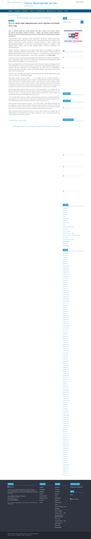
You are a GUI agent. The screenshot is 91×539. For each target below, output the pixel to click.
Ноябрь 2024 (66, 296)
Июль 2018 (65, 454)
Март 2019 (65, 437)
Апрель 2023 (65, 336)
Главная (10, 11)
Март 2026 (65, 263)
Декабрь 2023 (66, 319)
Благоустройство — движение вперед (71, 235)
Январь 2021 (65, 392)
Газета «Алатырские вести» (40, 3)
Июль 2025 (65, 280)
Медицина (65, 220)
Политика (65, 210)
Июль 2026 (65, 255)
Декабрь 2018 (66, 444)
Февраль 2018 (66, 464)
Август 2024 (65, 303)
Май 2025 (65, 284)
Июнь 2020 (65, 406)
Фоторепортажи (40, 11)
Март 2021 (65, 388)
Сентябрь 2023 (66, 325)
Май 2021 (65, 384)
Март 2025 (65, 288)
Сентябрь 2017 (66, 475)
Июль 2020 (65, 404)
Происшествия (66, 222)
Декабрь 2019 (66, 419)
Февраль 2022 (66, 365)
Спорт (64, 216)
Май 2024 (65, 309)
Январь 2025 (65, 292)
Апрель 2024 (65, 311)
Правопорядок (66, 245)
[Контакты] (11, 487)
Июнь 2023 (65, 332)
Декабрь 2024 (66, 294)
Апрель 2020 (65, 410)
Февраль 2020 (66, 415)
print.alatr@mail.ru (14, 500)
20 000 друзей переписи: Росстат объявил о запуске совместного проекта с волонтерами (37, 126)
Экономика (65, 212)
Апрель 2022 (65, 361)
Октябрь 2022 (66, 348)
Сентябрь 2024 (66, 301)
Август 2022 (65, 352)
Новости (32, 11)
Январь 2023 (65, 342)
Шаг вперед (65, 243)
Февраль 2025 (66, 290)
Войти (71, 494)
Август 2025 (65, 278)
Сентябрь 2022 (66, 350)
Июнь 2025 (65, 282)
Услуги (66, 11)
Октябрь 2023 (66, 323)
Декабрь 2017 (66, 469)
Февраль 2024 (66, 315)
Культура (65, 214)
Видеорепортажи (50, 11)
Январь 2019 (65, 442)
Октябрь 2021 (66, 373)
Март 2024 (65, 313)
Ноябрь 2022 (66, 346)
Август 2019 (65, 427)
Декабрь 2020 (66, 394)
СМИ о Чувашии (66, 231)
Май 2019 (65, 433)
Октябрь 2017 (66, 473)
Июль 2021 (65, 379)
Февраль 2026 (66, 265)
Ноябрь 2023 (66, 321)
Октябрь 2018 (66, 448)
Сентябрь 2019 (66, 425)
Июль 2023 (65, 330)
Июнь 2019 (65, 431)
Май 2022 (65, 359)
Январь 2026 (65, 267)
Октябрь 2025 (66, 274)
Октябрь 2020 (66, 398)
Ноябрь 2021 (66, 371)
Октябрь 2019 (66, 423)
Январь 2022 (65, 367)
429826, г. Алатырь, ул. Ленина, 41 (18, 496)
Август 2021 (65, 377)
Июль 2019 (65, 429)
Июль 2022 (65, 354)
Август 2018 (65, 452)
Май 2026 (65, 259)
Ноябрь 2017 (66, 471)
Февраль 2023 (66, 340)
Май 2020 (65, 408)
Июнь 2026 (65, 257)
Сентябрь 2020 (66, 400)
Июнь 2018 (65, 456)
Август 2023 (65, 328)
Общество (11, 20)
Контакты (59, 11)
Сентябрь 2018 (66, 450)
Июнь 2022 (65, 357)
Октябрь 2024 (66, 299)
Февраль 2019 (66, 439)
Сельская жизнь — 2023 (68, 233)
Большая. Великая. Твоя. (68, 227)
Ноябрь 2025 (66, 272)
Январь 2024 (65, 317)
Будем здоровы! (66, 241)
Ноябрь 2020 (66, 396)
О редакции (17, 11)
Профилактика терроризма (76, 487)
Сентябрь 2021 (66, 375)
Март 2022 (65, 363)
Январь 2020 (65, 417)
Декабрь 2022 (66, 344)
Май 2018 (65, 458)
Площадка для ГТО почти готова (17, 120)
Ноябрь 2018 (66, 446)
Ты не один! (65, 237)
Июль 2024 (65, 305)
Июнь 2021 (65, 381)
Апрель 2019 (65, 435)
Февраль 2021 (66, 390)
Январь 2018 (65, 466)
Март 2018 (65, 462)
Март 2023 (65, 338)
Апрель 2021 (65, 386)
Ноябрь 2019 (66, 421)
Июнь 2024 (65, 307)
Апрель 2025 (65, 286)
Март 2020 (65, 413)
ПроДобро (65, 229)
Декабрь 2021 (66, 369)
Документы (25, 11)
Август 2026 (65, 253)
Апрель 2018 (65, 460)
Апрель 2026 (65, 261)
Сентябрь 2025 (66, 276)
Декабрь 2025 (66, 270)
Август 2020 (65, 402)
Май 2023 (65, 334)
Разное (64, 224)
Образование (66, 218)
